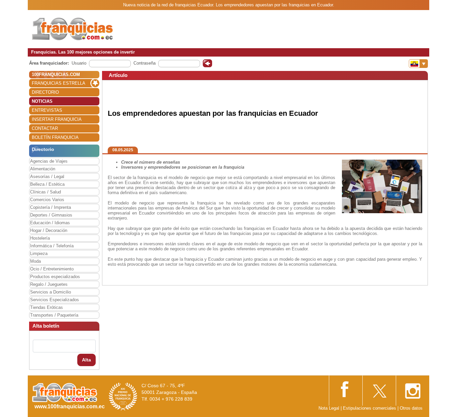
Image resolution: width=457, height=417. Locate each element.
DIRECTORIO (45, 92)
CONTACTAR (45, 128)
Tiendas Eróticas (46, 307)
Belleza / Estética (47, 184)
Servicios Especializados (54, 299)
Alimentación (42, 168)
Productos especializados (55, 276)
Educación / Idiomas (50, 222)
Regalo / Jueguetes (49, 284)
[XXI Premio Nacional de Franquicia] (123, 396)
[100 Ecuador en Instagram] (412, 389)
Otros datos (411, 408)
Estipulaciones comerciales (370, 408)
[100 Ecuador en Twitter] (379, 389)
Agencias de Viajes (49, 161)
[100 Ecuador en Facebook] (345, 388)
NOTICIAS (42, 101)
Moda (35, 261)
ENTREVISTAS (47, 110)
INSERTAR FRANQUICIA (57, 119)
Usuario (79, 63)
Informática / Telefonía (52, 245)
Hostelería (40, 238)
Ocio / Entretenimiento (52, 268)
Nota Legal (328, 408)
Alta (86, 359)
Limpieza (39, 253)
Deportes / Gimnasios (51, 215)
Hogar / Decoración (48, 230)
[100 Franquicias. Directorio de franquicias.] (73, 28)
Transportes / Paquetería (54, 315)
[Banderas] (418, 63)
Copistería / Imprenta (50, 207)
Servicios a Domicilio (50, 292)
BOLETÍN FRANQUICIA (55, 137)
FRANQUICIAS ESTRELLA (58, 83)
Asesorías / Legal (47, 176)
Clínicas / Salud (45, 191)
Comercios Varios (47, 199)
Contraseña (144, 63)
